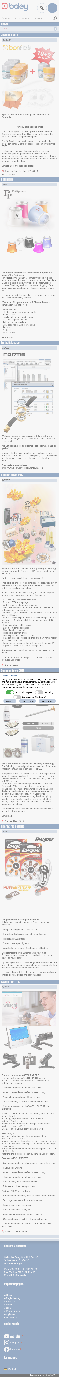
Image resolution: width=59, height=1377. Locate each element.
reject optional (47, 701)
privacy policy (37, 687)
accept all (10, 701)
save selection (27, 701)
